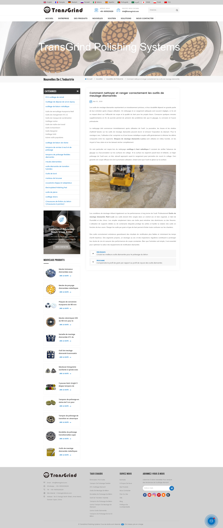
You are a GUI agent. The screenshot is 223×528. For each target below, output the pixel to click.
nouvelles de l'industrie (114, 79)
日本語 (148, 2)
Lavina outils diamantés (98, 511)
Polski (159, 2)
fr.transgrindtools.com (64, 493)
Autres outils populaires (54, 137)
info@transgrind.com (130, 11)
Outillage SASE (50, 134)
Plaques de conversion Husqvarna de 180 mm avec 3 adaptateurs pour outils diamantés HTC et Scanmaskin (68, 303)
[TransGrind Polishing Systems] (63, 9)
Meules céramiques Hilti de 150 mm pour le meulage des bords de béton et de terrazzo (68, 319)
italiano (99, 2)
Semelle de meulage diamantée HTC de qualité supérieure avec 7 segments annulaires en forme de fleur (69, 336)
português (124, 2)
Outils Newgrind (51, 131)
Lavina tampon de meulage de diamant (101, 506)
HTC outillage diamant (98, 487)
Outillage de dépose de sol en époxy (60, 102)
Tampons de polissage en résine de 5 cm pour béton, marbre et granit (69, 401)
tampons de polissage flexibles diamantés (58, 156)
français (62, 2)
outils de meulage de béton (99, 491)
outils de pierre (51, 192)
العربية (137, 2)
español (111, 2)
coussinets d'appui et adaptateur (59, 183)
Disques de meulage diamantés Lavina (130, 139)
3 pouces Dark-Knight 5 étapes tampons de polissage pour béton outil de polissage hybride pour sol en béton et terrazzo (69, 385)
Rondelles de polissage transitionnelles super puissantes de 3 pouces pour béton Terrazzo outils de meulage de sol (69, 433)
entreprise (63, 18)
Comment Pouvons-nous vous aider (61, 231)
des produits (124, 487)
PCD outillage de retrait (55, 97)
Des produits (80, 18)
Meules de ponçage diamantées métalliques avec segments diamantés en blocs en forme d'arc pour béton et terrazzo (69, 287)
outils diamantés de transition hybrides (57, 167)
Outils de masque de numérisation (58, 118)
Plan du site (124, 494)
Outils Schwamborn (52, 128)
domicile (123, 480)
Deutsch (74, 2)
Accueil (49, 18)
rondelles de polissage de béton (101, 494)
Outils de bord (51, 173)
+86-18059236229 (106, 11)
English (49, 2)
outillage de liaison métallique (57, 106)
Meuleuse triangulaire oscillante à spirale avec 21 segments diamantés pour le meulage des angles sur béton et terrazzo (68, 368)
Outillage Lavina (51, 121)
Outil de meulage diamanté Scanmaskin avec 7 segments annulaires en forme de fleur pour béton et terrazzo (68, 352)
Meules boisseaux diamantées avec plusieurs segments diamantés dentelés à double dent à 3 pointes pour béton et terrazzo (68, 271)
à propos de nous (126, 483)
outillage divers (52, 197)
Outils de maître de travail (55, 124)
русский (87, 2)
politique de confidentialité (125, 506)
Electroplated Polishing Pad (56, 187)
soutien (112, 18)
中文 (169, 2)
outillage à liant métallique (138, 149)
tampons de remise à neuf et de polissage (59, 148)
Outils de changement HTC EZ (56, 115)
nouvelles (97, 18)
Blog (121, 501)
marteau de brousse (54, 178)
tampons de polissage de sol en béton (101, 515)
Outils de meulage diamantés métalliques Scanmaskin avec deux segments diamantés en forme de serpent (68, 450)
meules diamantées (54, 161)
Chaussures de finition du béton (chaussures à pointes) (58, 202)
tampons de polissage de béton (101, 501)
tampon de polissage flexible (100, 483)
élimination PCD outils (97, 480)
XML (121, 498)
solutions (126, 18)
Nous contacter (144, 18)
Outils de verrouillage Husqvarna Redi (59, 111)
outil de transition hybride (99, 498)
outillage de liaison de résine (57, 142)
